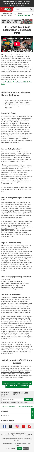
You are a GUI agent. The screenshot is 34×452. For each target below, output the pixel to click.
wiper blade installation (17, 372)
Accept (19, 448)
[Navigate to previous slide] (0, 3)
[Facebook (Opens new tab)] (4, 426)
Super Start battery (11, 352)
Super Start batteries (7, 229)
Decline (25, 448)
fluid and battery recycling (21, 374)
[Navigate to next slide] (33, 3)
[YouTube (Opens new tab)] (23, 426)
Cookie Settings (11, 448)
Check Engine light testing (15, 370)
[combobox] (22, 9)
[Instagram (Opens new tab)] (17, 426)
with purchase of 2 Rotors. (17, 3)
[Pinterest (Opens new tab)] (29, 426)
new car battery (18, 187)
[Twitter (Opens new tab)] (10, 426)
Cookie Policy (20, 443)
